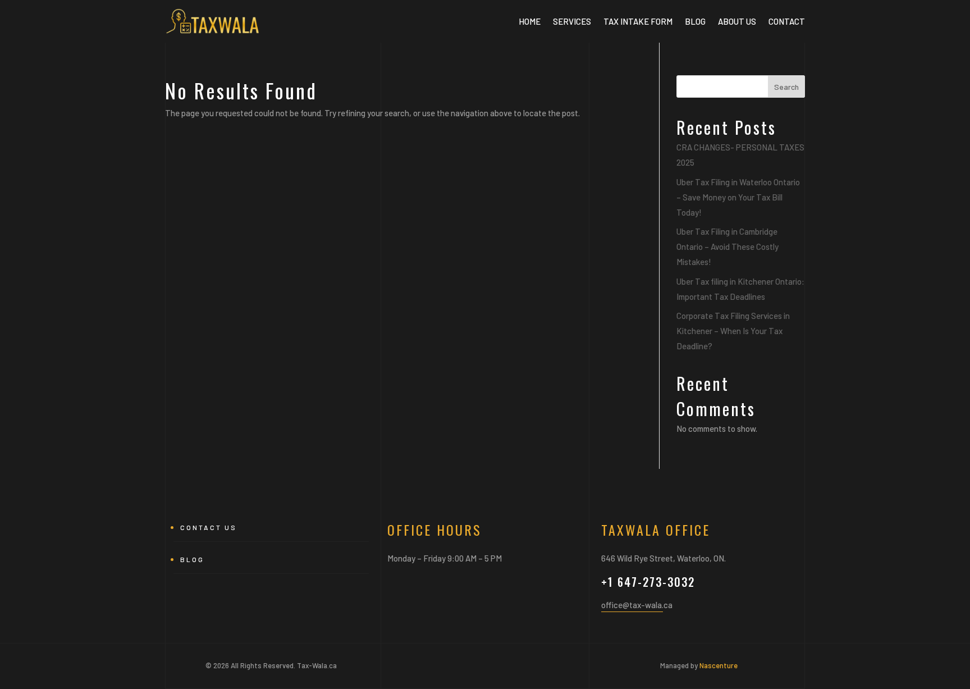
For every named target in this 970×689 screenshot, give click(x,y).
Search (786, 87)
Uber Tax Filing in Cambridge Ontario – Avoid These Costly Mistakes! (727, 246)
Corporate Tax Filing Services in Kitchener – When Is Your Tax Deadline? (733, 331)
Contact (786, 21)
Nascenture (718, 665)
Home (530, 21)
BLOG (695, 21)
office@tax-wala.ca (636, 605)
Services (572, 21)
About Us (737, 21)
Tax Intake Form (637, 21)
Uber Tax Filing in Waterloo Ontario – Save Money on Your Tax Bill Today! (738, 197)
